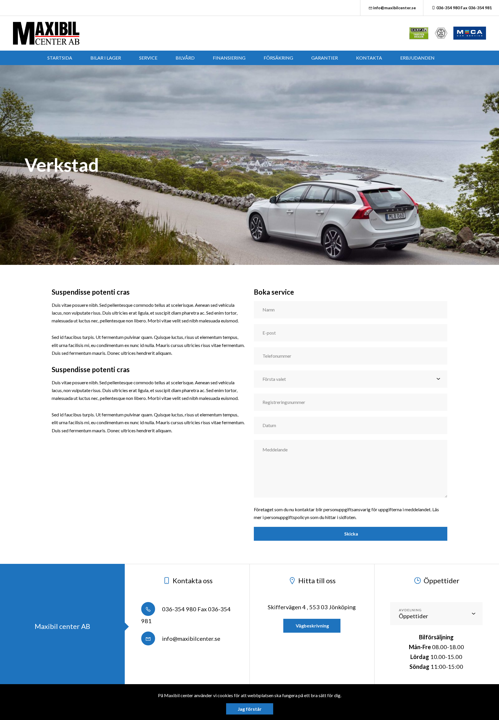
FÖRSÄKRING (278, 57)
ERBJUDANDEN (417, 57)
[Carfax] (419, 33)
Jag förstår (250, 709)
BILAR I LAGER (105, 57)
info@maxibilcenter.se (394, 7)
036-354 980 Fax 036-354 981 (464, 7)
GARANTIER (324, 57)
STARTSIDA (59, 57)
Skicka (350, 533)
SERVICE (148, 57)
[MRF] (441, 33)
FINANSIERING (229, 57)
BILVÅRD (185, 57)
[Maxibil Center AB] (46, 33)
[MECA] (469, 33)
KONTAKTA (369, 57)
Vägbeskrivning (312, 625)
